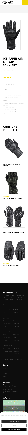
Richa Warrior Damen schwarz (12, 199)
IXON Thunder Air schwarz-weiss (13, 232)
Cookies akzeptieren (14, 421)
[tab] (7, 78)
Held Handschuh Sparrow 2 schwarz (11, 164)
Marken (4, 368)
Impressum (22, 432)
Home (4, 6)
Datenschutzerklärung (15, 432)
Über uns (5, 373)
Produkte (12, 6)
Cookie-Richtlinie (7, 432)
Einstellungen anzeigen (14, 429)
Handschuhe (6, 8)
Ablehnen (14, 425)
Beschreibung (7, 78)
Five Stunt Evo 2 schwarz (11, 266)
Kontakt (5, 376)
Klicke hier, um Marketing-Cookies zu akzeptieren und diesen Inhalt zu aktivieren (14, 408)
